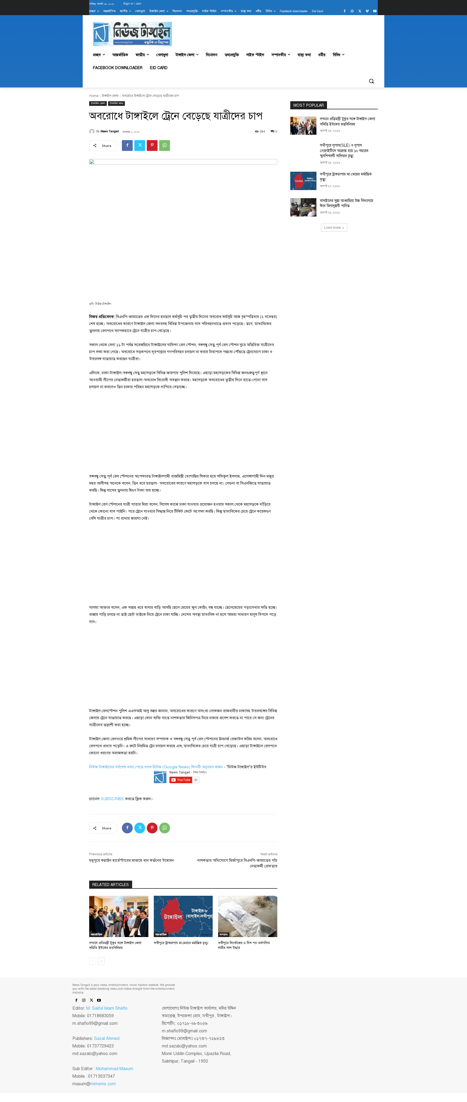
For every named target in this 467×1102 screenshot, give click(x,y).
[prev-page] (92, 961)
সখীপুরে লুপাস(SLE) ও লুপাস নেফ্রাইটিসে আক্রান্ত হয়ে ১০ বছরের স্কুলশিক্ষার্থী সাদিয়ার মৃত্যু (344, 150)
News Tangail (110, 131)
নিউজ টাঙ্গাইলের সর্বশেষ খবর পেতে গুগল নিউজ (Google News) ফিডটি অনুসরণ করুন (156, 767)
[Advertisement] (129, 431)
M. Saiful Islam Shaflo (107, 1008)
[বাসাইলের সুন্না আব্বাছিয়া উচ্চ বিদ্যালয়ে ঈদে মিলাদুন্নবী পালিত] (303, 207)
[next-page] (101, 961)
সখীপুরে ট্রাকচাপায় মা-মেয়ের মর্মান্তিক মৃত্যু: (181, 943)
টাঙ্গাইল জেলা (110, 96)
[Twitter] (360, 11)
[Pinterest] (152, 145)
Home (93, 96)
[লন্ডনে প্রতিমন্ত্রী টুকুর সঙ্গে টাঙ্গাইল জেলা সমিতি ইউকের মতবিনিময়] (118, 916)
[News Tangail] (92, 131)
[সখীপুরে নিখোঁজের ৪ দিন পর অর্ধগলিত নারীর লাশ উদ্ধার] (247, 916)
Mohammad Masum (114, 1068)
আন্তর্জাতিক (96, 934)
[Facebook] (345, 11)
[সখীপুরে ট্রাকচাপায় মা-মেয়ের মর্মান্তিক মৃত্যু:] (183, 916)
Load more (332, 227)
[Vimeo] (367, 11)
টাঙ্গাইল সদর (116, 103)
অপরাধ (224, 934)
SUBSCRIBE (112, 798)
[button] (371, 81)
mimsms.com (103, 1084)
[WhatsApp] (164, 145)
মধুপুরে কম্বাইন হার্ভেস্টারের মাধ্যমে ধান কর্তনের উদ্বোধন (131, 860)
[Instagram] (352, 11)
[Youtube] (375, 11)
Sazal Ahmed (106, 1038)
